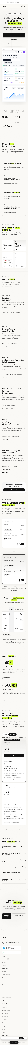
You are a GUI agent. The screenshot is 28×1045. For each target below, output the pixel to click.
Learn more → (5, 317)
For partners (4, 1019)
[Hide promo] (26, 2)
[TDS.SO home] (4, 6)
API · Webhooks (5, 977)
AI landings (5, 959)
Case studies (5, 994)
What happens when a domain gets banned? (11, 880)
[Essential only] (26, 1038)
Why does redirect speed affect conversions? (11, 854)
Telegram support (6, 1010)
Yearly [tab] (12, 734)
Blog (3, 984)
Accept (21, 1038)
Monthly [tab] (5, 734)
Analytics (4, 965)
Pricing (3, 987)
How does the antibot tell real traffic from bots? (12, 847)
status (18, 952)
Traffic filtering (5, 968)
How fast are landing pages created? (12, 867)
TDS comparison (5, 990)
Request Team (14, 798)
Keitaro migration (13, 2)
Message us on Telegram (19, 916)
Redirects (4, 971)
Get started (14, 489)
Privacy (3, 1032)
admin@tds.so (5, 1013)
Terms (3, 1029)
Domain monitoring (6, 974)
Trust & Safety (5, 1035)
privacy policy (14, 1038)
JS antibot (4, 962)
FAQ (3, 1000)
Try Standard (14, 755)
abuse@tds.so (5, 1016)
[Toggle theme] (21, 6)
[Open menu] (24, 6)
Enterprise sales (5, 1022)
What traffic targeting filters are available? (11, 873)
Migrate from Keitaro (6, 997)
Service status (5, 1003)
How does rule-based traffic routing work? (12, 860)
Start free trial (14, 35)
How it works (14, 39)
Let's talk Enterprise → (18, 829)
